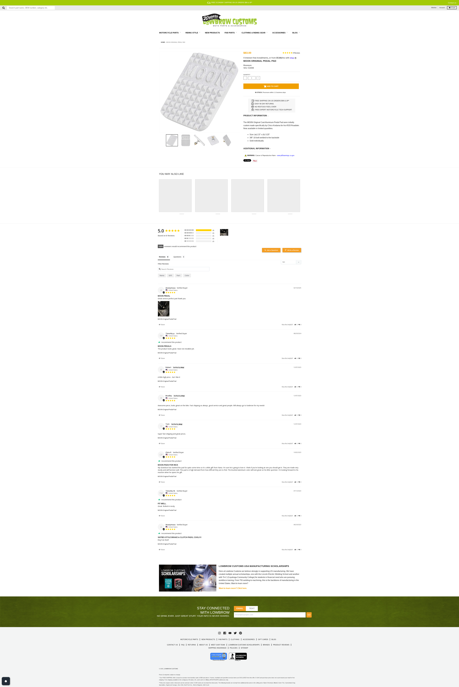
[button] (296, 325)
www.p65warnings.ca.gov (285, 155)
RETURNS (192, 645)
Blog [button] (295, 33)
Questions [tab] (177, 257)
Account (442, 7)
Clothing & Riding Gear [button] (254, 33)
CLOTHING (235, 639)
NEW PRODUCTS (208, 639)
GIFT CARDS (263, 639)
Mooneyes (247, 65)
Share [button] (163, 325)
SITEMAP (244, 648)
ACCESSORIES (249, 639)
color (187, 275)
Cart (453, 7)
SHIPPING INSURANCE (217, 648)
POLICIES (233, 648)
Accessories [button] (279, 33)
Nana (162, 275)
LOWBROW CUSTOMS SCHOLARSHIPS (244, 645)
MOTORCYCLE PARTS (189, 639)
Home (163, 42)
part (178, 275)
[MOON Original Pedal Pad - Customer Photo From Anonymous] (224, 232)
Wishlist (433, 7)
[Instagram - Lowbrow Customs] (219, 633)
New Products (212, 33)
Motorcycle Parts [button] (169, 33)
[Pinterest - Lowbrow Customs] (240, 633)
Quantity (246, 74)
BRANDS (266, 645)
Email (239, 608)
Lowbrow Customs (171, 668)
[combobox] (31, 8)
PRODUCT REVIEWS (281, 645)
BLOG (273, 639)
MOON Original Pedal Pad (167, 319)
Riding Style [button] (192, 33)
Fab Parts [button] (230, 33)
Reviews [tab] (162, 257)
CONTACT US (172, 645)
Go (309, 615)
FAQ (182, 645)
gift (170, 275)
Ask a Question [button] (272, 250)
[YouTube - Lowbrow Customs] (230, 633)
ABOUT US (203, 645)
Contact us (452, 3)
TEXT (252, 608)
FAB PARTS (222, 639)
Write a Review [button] (293, 250)
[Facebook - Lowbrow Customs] (224, 633)
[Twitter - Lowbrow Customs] (235, 633)
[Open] (6, 681)
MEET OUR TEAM (218, 645)
